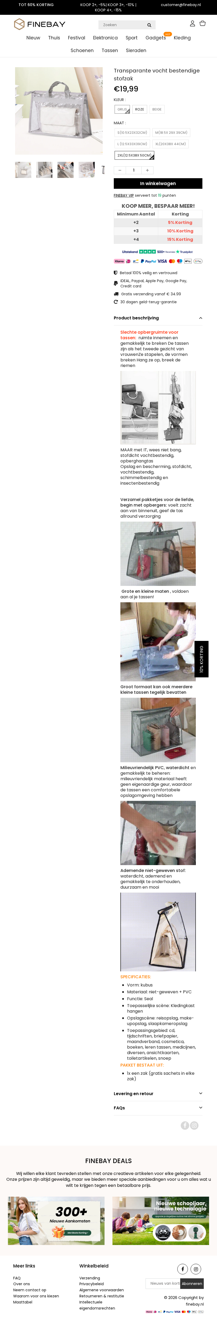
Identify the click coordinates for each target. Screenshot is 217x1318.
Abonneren (192, 1283)
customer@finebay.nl (181, 4)
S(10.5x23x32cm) (132, 132)
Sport (132, 38)
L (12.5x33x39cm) (132, 143)
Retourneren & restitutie (101, 1296)
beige (157, 109)
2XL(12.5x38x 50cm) (134, 155)
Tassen (110, 50)
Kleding (182, 38)
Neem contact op (29, 1290)
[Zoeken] (149, 25)
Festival (76, 38)
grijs (122, 109)
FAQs (119, 1108)
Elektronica (105, 38)
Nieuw (33, 38)
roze (139, 109)
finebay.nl (195, 1304)
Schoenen (82, 50)
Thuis (54, 38)
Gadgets (156, 38)
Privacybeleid (91, 1284)
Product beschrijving (136, 318)
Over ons (21, 1284)
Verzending (89, 1278)
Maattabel (22, 1302)
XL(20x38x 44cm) (170, 143)
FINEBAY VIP (124, 195)
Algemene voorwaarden (101, 1290)
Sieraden (136, 50)
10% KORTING (201, 659)
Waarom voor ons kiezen (36, 1296)
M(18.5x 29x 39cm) (171, 132)
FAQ (17, 1278)
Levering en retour (133, 1094)
